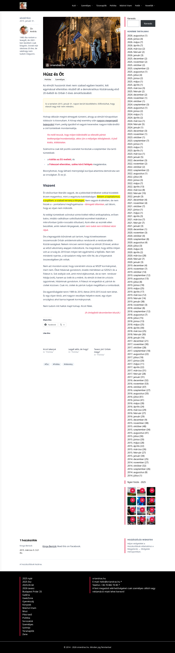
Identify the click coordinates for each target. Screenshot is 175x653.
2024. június (133, 111)
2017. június (133, 360)
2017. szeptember (136, 350)
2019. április (133, 291)
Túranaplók (28, 630)
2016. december (135, 380)
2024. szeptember (136, 104)
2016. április (133, 406)
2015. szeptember (136, 429)
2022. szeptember (136, 170)
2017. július (133, 357)
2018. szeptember (136, 311)
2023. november (135, 134)
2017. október (134, 347)
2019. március (134, 294)
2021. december (135, 199)
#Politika (56, 364)
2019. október (134, 271)
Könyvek (26, 604)
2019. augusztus (135, 278)
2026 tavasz (28, 588)
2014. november (135, 462)
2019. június (133, 285)
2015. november (135, 423)
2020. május (133, 249)
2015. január (133, 455)
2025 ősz (26, 581)
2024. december (135, 94)
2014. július (133, 475)
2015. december (135, 419)
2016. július (133, 396)
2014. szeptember (136, 468)
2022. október (134, 166)
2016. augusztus (135, 393)
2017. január (133, 377)
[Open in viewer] (132, 490)
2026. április (133, 45)
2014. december (135, 459)
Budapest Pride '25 (32, 591)
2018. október (134, 308)
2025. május (133, 81)
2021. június (133, 209)
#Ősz (47, 364)
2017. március (134, 370)
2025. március (134, 88)
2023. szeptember (136, 140)
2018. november (135, 304)
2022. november (135, 163)
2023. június (133, 143)
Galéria (26, 594)
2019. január (133, 301)
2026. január (133, 55)
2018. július (133, 317)
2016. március (134, 409)
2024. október (134, 101)
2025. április (133, 84)
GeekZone (27, 598)
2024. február (134, 124)
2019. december (135, 265)
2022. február (134, 193)
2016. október (134, 386)
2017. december (135, 340)
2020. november (135, 232)
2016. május (133, 403)
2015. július (133, 436)
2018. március (134, 331)
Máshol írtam (29, 607)
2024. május (133, 114)
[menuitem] (101, 5)
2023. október (134, 137)
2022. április (133, 186)
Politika (48, 79)
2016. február (134, 413)
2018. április (133, 327)
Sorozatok (27, 621)
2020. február (134, 258)
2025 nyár (27, 578)
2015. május (133, 442)
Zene (24, 634)
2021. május (133, 212)
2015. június (133, 439)
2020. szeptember (136, 239)
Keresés (131, 18)
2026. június (133, 38)
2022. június (133, 180)
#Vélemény (68, 364)
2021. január (133, 226)
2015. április (133, 446)
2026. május (133, 42)
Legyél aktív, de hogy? (78, 349)
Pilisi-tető (27, 614)
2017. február (134, 373)
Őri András (33, 30)
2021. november (135, 203)
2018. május (133, 324)
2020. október (134, 235)
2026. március (134, 48)
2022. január (133, 196)
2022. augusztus (135, 173)
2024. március (134, 120)
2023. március (134, 153)
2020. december (135, 229)
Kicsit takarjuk (49, 349)
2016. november (135, 383)
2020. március (134, 255)
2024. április (133, 117)
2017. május (133, 363)
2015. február (134, 452)
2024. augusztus (135, 107)
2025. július (133, 74)
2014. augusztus (135, 472)
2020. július (133, 245)
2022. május (133, 183)
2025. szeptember (136, 68)
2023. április (133, 150)
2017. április (133, 367)
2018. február (134, 334)
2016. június (133, 400)
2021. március (134, 219)
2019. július (133, 281)
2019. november (135, 268)
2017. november (135, 344)
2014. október (134, 465)
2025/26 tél (28, 585)
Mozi (24, 611)
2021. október (134, 206)
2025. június (133, 78)
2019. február (134, 298)
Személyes (60, 79)
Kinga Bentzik (50, 546)
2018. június (133, 321)
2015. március (134, 449)
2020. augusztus (135, 242)
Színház (26, 627)
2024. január (133, 127)
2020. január (133, 262)
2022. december (135, 160)
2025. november (135, 61)
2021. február (134, 222)
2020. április (133, 252)
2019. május (133, 288)
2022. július (133, 176)
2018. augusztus (135, 314)
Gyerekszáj (28, 601)
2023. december (135, 130)
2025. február (134, 91)
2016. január (133, 416)
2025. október (134, 65)
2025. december (135, 58)
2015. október (134, 426)
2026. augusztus (135, 35)
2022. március (134, 189)
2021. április (133, 216)
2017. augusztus (135, 354)
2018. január (133, 337)
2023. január (133, 157)
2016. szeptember (136, 390)
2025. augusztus (135, 71)
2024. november (135, 97)
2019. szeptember (136, 275)
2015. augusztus (135, 432)
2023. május (133, 147)
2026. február (134, 51)
